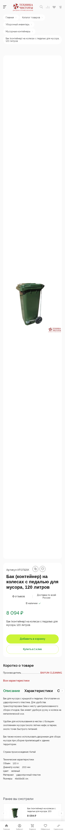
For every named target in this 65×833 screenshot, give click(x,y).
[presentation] (62, 691)
